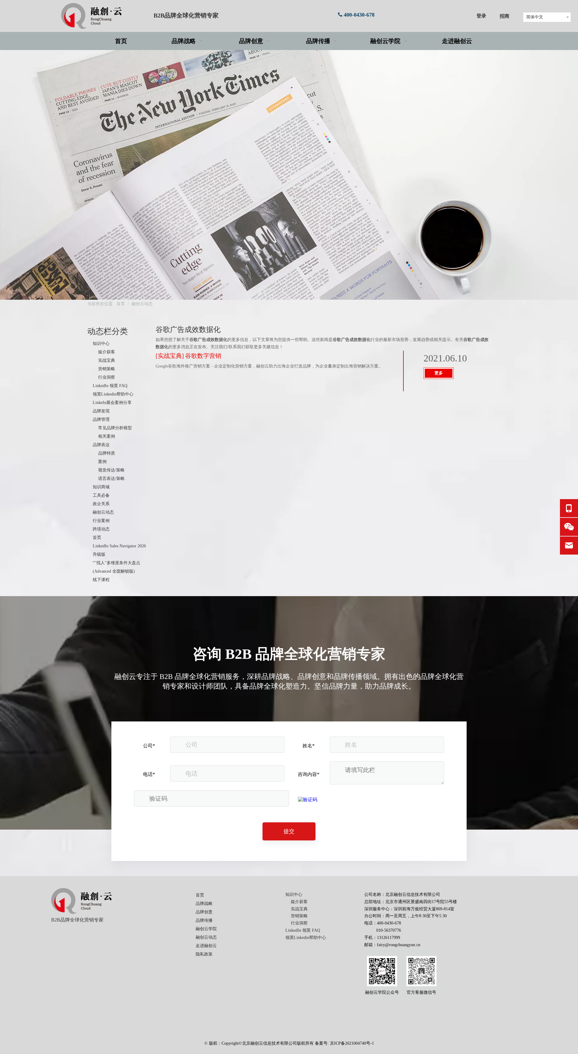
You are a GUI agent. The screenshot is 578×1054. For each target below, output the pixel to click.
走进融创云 (206, 945)
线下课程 (101, 579)
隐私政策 (204, 954)
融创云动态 (103, 512)
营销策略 (106, 369)
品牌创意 (204, 912)
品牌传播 (204, 920)
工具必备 (101, 495)
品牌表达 (101, 445)
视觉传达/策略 (111, 470)
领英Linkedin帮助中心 (113, 394)
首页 (97, 537)
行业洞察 (106, 377)
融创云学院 (206, 929)
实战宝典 (106, 360)
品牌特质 (106, 453)
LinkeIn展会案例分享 (112, 402)
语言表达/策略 (111, 478)
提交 (289, 831)
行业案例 (101, 520)
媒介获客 (106, 352)
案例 (102, 461)
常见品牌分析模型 (115, 428)
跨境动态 (101, 529)
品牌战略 (204, 903)
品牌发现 (101, 411)
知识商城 (101, 487)
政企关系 (101, 504)
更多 (438, 373)
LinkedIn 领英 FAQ (110, 385)
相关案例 (106, 436)
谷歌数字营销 (203, 355)
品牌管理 (101, 419)
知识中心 (101, 343)
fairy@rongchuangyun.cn (398, 945)
